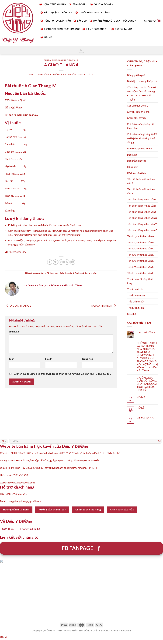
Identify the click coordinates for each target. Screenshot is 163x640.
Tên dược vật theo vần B (140, 242)
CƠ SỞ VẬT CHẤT (102, 4)
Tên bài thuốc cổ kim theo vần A (61, 60)
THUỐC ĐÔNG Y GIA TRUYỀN (93, 12)
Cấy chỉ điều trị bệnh (138, 111)
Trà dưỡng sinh (135, 307)
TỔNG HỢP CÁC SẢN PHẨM (57, 21)
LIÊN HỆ (48, 37)
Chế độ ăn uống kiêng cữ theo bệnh (140, 126)
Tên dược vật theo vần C (140, 248)
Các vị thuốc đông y (137, 105)
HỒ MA (141, 397)
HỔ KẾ (141, 407)
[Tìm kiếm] (81, 50)
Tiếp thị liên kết (135, 301)
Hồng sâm (132, 166)
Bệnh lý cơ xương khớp (140, 81)
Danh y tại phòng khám (139, 148)
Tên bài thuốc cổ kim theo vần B (141, 191)
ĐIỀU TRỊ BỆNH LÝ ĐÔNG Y (57, 12)
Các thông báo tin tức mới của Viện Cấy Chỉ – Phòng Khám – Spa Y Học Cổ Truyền (141, 93)
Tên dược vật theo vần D (140, 254)
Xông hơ (131, 313)
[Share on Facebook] (49, 262)
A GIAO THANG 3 (20, 305)
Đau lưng (132, 154)
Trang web (87, 359)
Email (48, 359)
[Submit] (159, 441)
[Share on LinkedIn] (72, 262)
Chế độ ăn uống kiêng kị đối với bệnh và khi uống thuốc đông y (142, 138)
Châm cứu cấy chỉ (136, 117)
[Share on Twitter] (55, 262)
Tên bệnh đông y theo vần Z (142, 229)
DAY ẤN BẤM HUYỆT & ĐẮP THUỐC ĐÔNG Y (114, 21)
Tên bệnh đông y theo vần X (142, 217)
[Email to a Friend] (61, 262)
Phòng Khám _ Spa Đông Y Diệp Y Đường (73, 74)
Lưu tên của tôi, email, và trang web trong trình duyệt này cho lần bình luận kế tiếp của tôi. (62, 373)
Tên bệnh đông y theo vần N (142, 205)
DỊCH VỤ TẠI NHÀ (123, 29)
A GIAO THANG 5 (101, 305)
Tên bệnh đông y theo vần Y (142, 223)
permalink (92, 273)
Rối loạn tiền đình (136, 172)
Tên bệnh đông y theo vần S (141, 211)
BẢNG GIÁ (82, 21)
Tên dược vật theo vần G (140, 266)
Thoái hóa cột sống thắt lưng (140, 281)
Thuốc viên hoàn (136, 295)
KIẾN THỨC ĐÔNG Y (96, 29)
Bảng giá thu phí (136, 75)
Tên (11, 359)
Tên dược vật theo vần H (140, 273)
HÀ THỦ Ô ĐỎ (145, 418)
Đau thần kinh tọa (136, 160)
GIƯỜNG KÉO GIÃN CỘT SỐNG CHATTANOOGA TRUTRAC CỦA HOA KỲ (147, 383)
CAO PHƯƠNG (146, 332)
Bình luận (14, 331)
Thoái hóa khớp (135, 289)
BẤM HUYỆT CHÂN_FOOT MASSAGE (62, 29)
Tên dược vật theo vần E (140, 260)
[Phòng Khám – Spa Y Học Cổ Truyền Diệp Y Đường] (18, 23)
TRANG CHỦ (79, 4)
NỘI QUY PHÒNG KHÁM (54, 4)
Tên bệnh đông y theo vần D (142, 199)
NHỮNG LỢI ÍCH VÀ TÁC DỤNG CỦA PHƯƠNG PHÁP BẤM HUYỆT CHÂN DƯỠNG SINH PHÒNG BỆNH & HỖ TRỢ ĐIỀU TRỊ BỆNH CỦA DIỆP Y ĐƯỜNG (147, 356)
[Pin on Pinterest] (66, 262)
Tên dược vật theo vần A (140, 236)
